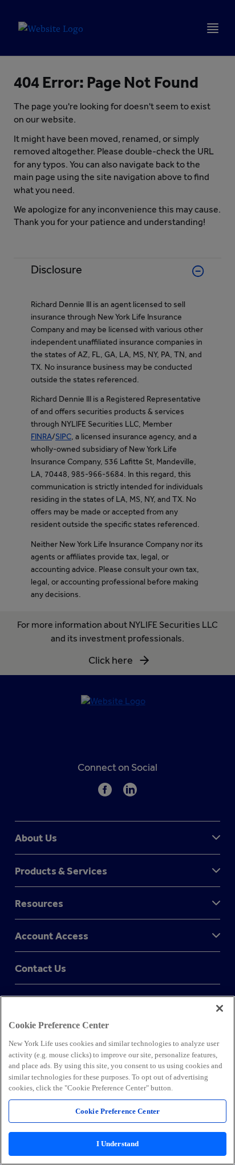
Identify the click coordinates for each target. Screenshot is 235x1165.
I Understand (117, 1143)
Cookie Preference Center (117, 1111)
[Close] (219, 1008)
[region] (117, 1080)
